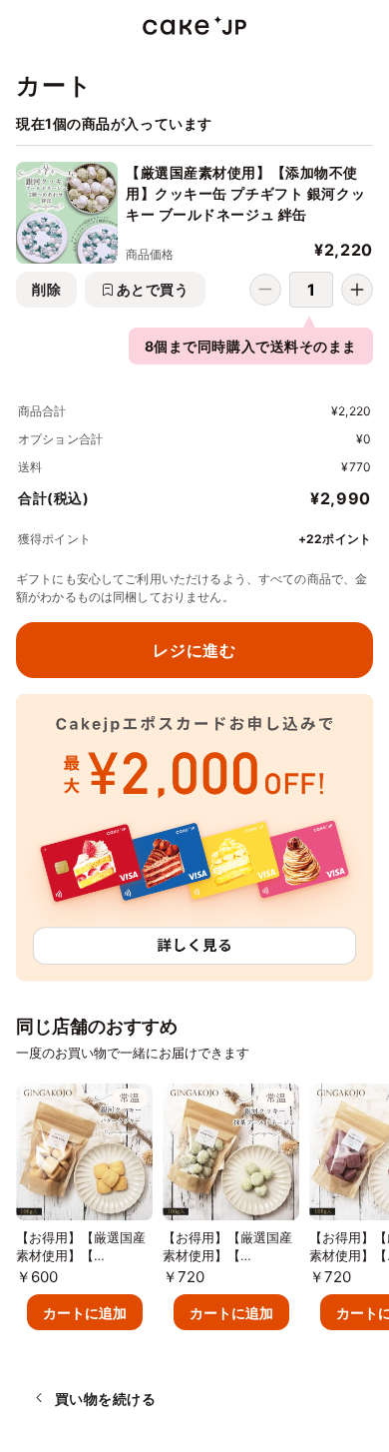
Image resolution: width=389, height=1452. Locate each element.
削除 (46, 289)
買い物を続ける (106, 1398)
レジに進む (194, 650)
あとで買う (153, 289)
